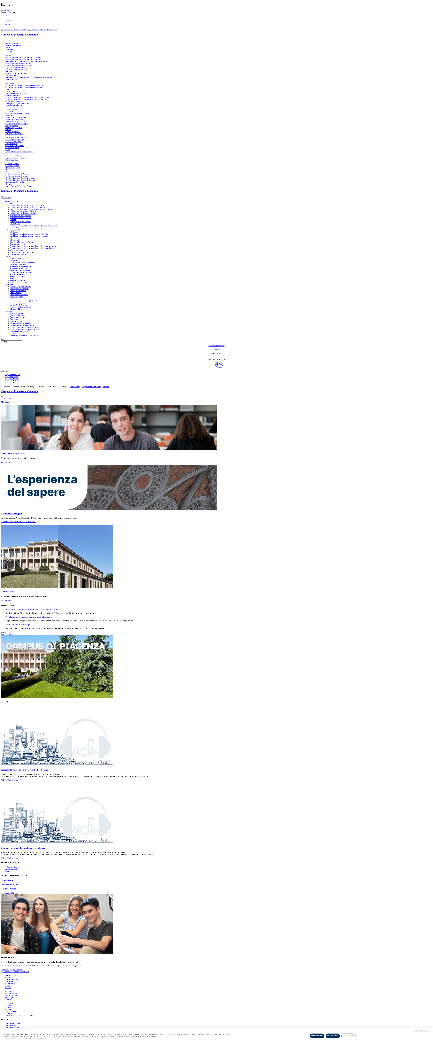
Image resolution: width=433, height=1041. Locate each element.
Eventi (7, 150)
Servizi (7, 47)
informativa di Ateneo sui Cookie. (36, 1039)
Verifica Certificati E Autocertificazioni (19, 1016)
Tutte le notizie (6, 632)
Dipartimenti (7, 880)
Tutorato (8, 130)
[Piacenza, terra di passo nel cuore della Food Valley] (57, 765)
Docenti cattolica (11, 975)
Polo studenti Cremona (13, 106)
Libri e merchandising (13, 154)
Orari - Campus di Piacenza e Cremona (19, 186)
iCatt (7, 89)
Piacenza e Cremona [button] (8, 12)
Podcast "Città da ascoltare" (11, 780)
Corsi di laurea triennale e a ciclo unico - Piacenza (23, 57)
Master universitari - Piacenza (15, 67)
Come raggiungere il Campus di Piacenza (20, 178)
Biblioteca (9, 111)
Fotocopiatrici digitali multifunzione (18, 104)
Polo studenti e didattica (13, 45)
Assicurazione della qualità (14, 182)
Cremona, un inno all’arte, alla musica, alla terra (23, 848)
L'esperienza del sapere (11, 513)
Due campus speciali (12, 168)
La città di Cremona (12, 166)
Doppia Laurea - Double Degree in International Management (27, 61)
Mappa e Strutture (11, 172)
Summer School (11, 79)
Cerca (4, 342)
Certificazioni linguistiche (14, 146)
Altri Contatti (5, 402)
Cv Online (9, 1009)
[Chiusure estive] (57, 587)
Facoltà (8, 55)
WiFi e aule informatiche (14, 102)
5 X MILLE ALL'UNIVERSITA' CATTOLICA (18, 522)
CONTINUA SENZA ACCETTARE (422, 1031)
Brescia (8, 20)
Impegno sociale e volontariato (16, 158)
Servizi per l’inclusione (13, 115)
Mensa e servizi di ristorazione (16, 118)
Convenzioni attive (12, 148)
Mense (7, 871)
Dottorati (8, 71)
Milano (7, 16)
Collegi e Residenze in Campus (16, 124)
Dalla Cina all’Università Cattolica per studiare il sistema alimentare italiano (32, 609)
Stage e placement (11, 126)
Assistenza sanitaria (12, 109)
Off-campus (9, 998)
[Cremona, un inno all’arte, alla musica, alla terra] (57, 844)
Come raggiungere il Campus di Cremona (20, 180)
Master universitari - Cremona (16, 69)
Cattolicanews (10, 984)
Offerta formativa (11, 43)
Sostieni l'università (12, 980)
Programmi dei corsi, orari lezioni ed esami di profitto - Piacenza (28, 99)
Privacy (8, 986)
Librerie (8, 1005)
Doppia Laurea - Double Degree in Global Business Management (28, 77)
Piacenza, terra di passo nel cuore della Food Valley (24, 770)
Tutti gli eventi (6, 634)
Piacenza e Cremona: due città (16, 138)
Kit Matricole (10, 91)
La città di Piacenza (12, 164)
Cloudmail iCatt (11, 993)
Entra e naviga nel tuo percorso (12, 970)
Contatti (8, 184)
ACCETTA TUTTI (317, 1036)
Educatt (8, 1007)
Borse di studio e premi (13, 142)
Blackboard (9, 83)
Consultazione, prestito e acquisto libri (18, 113)
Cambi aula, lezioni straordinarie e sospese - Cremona (24, 85)
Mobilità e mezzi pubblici (14, 120)
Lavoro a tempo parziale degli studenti (19, 152)
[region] (216, 1034)
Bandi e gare (9, 1014)
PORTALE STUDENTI (14, 134)
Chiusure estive (8, 591)
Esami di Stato (10, 75)
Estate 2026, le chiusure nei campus (18, 625)
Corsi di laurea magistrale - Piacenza (18, 63)
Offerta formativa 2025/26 (13, 454)
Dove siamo (9, 170)
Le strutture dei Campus (9, 884)
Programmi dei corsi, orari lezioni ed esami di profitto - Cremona (28, 97)
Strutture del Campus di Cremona (17, 176)
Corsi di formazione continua (15, 73)
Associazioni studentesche (14, 140)
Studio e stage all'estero (13, 128)
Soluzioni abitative (12, 867)
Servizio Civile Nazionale (14, 156)
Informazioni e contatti (216, 346)
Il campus (8, 51)
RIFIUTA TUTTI (332, 1036)
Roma (7, 24)
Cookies (8, 988)
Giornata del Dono (12, 160)
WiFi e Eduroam (11, 996)
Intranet (8, 1000)
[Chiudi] (2, 196)
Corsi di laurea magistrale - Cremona (18, 65)
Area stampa (9, 982)
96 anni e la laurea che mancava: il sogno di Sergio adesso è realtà (28, 617)
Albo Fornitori (10, 1011)
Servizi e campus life (12, 132)
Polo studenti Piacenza (13, 95)
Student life (9, 49)
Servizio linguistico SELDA (15, 122)
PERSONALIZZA (348, 1036)
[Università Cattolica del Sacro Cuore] (29, 30)
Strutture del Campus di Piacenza (17, 174)
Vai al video (5, 702)
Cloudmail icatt (216, 353)
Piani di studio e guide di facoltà (16, 93)
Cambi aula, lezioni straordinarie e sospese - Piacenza (24, 87)
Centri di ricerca (8, 889)
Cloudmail (216, 349)
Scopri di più (5, 462)
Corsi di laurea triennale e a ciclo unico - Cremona (23, 59)
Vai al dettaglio (6, 600)
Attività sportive (11, 144)
